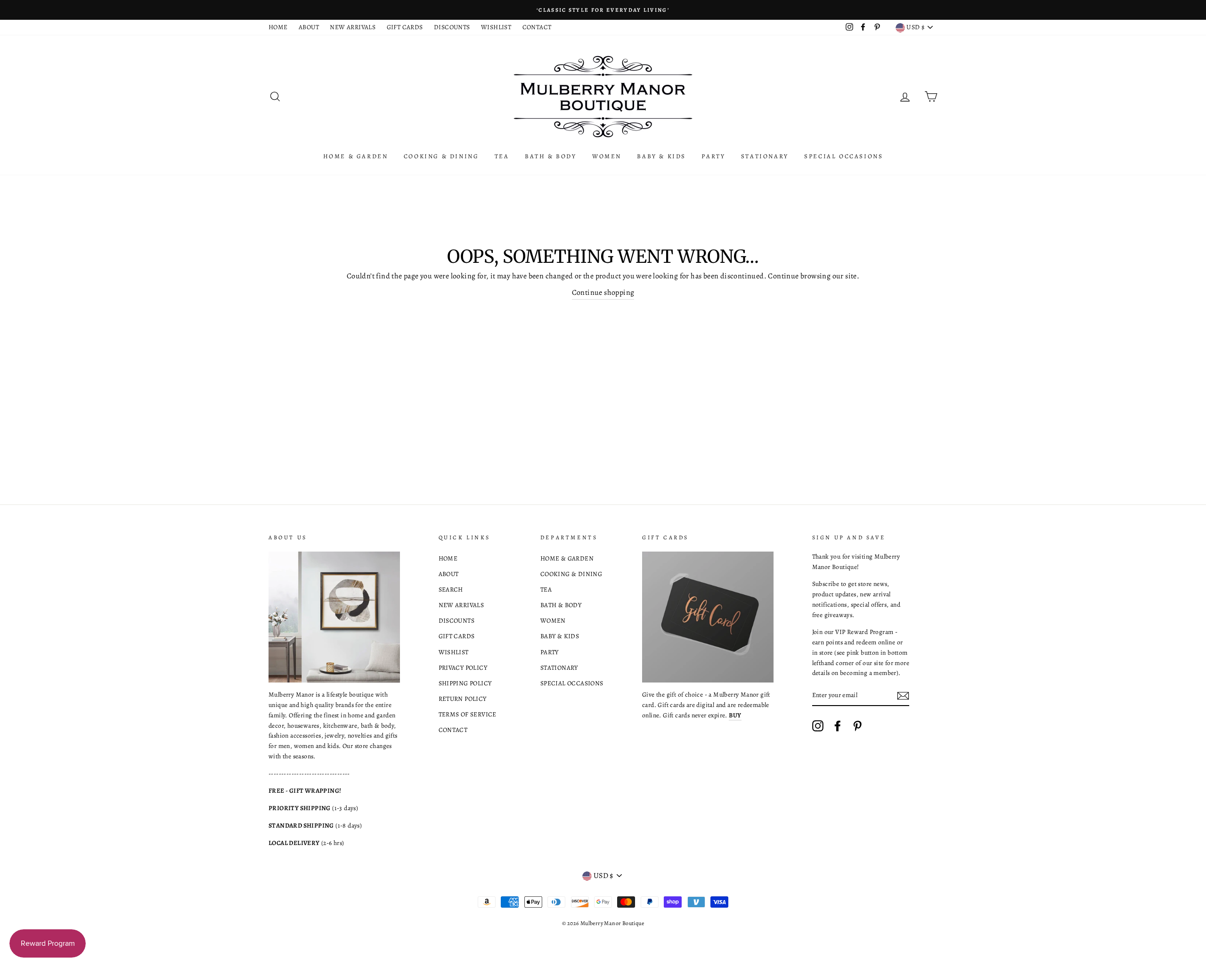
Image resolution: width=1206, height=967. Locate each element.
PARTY (713, 156)
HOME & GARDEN (355, 156)
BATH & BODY (551, 156)
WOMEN (606, 156)
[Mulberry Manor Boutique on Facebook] (837, 725)
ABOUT (309, 27)
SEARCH (451, 589)
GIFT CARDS (405, 27)
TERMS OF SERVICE (468, 714)
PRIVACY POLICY (463, 667)
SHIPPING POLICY (465, 683)
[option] (603, 10)
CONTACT (537, 27)
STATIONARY (765, 156)
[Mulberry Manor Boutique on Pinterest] (857, 725)
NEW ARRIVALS (352, 27)
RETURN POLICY (463, 698)
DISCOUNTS (452, 27)
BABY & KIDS (661, 156)
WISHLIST (496, 27)
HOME (278, 27)
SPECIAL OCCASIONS (843, 156)
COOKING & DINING (441, 156)
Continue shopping (603, 292)
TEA (502, 156)
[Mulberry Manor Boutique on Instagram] (817, 725)
